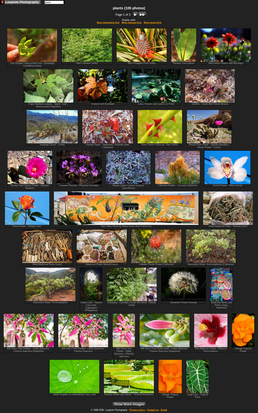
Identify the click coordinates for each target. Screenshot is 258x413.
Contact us (153, 410)
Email (164, 410)
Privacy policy (137, 410)
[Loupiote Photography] (2, 2)
